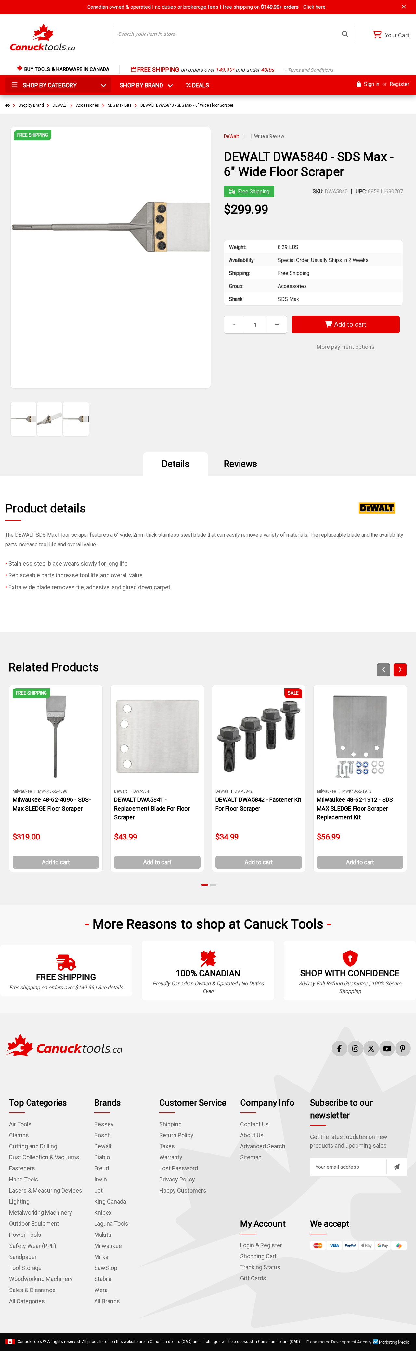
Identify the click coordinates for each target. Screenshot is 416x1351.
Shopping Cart (258, 1256)
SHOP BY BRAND (145, 85)
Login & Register (261, 1245)
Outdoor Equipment (34, 1223)
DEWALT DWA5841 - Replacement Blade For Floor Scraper (152, 808)
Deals (200, 85)
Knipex (103, 1212)
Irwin (100, 1179)
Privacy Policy (177, 1179)
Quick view (58, 736)
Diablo (102, 1157)
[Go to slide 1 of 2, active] (205, 885)
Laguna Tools (111, 1223)
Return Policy (176, 1135)
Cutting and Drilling (33, 1146)
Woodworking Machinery (41, 1279)
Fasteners (22, 1168)
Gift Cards (253, 1278)
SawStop (105, 1267)
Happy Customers (182, 1190)
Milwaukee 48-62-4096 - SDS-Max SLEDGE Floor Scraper (52, 804)
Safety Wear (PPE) (32, 1245)
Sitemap (251, 1157)
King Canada (110, 1201)
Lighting (19, 1201)
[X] (371, 1048)
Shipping (170, 1124)
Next (400, 669)
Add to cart (349, 324)
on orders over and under (234, 70)
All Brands (107, 1301)
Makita (102, 1234)
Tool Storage (25, 1267)
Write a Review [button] (269, 136)
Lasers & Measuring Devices (45, 1190)
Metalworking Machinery (40, 1212)
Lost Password (178, 1168)
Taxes (167, 1146)
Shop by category (49, 85)
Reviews (240, 463)
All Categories (27, 1301)
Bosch (102, 1135)
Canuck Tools (30, 1341)
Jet (98, 1190)
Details (175, 463)
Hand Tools (23, 1179)
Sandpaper (23, 1256)
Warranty (170, 1157)
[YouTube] (387, 1048)
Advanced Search (262, 1146)
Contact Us (254, 1124)
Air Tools (20, 1124)
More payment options (346, 346)
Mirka (101, 1256)
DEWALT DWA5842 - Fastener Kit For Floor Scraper (258, 804)
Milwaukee (108, 1245)
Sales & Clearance (32, 1290)
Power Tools (25, 1234)
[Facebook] (339, 1048)
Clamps (19, 1135)
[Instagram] (355, 1048)
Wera (101, 1290)
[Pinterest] (403, 1048)
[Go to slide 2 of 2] (213, 885)
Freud (101, 1168)
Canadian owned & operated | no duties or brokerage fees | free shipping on (206, 7)
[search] (345, 34)
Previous (383, 669)
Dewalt (103, 1146)
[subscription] (396, 1167)
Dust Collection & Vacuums (44, 1157)
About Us (252, 1135)
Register (399, 84)
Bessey (104, 1124)
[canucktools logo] (63, 1044)
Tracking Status (260, 1267)
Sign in (371, 84)
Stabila (102, 1279)
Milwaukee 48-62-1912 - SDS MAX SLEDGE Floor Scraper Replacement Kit (355, 808)
